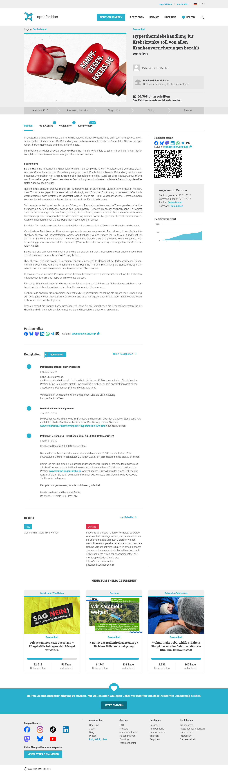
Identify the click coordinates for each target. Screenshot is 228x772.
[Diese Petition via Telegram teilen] (52, 333)
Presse (92, 735)
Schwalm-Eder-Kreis (176, 593)
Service (154, 17)
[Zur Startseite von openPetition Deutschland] (41, 17)
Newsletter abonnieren (43, 754)
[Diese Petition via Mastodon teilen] (37, 333)
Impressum (186, 735)
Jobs (92, 728)
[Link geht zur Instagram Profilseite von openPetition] (40, 729)
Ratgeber (154, 725)
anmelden (182, 4)
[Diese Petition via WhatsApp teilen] (48, 333)
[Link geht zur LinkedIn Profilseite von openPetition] (66, 729)
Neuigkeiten (65, 124)
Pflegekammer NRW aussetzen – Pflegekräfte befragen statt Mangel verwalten (52, 646)
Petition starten (111, 17)
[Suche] (202, 17)
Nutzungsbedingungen (192, 728)
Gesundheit (139, 29)
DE (199, 4)
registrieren (165, 4)
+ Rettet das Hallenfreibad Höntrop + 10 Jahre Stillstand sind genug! (114, 644)
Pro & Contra (45, 124)
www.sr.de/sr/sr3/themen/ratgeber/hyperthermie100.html (72, 425)
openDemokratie (128, 732)
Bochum (114, 593)
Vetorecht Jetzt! (127, 742)
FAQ (121, 725)
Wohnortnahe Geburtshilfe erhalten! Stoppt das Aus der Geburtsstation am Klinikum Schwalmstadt (176, 646)
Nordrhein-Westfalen (52, 593)
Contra (92, 526)
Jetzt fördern (114, 705)
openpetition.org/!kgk (84, 333)
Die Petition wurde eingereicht (57, 408)
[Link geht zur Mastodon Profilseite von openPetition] (27, 738)
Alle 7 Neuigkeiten (123, 354)
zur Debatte (127, 517)
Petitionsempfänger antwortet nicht (60, 366)
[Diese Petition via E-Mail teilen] (57, 333)
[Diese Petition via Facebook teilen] (26, 333)
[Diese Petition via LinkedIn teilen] (42, 333)
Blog (91, 732)
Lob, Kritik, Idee (98, 739)
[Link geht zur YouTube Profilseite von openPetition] (53, 738)
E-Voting (124, 739)
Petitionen (137, 17)
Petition (28, 125)
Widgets (123, 728)
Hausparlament (127, 735)
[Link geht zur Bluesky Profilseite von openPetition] (40, 738)
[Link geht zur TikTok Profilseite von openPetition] (53, 729)
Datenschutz (187, 732)
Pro (28, 526)
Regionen (155, 739)
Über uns (94, 725)
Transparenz (187, 725)
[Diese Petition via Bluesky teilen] (31, 333)
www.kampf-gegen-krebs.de (65, 471)
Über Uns (170, 17)
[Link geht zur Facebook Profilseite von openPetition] (27, 729)
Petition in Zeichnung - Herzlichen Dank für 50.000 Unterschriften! (77, 436)
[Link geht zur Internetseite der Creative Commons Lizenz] (26, 768)
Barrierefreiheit (188, 739)
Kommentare (85, 124)
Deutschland (40, 29)
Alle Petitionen (157, 728)
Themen (154, 735)
